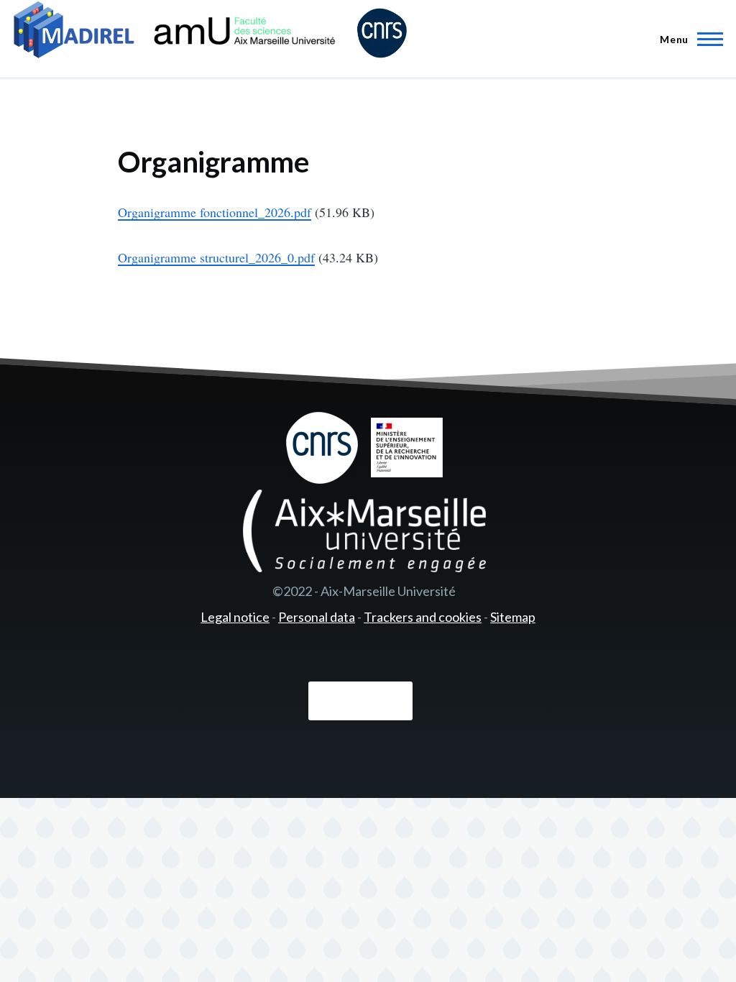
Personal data (316, 617)
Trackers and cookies (423, 617)
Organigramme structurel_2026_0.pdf (216, 257)
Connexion (360, 702)
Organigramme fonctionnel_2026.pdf (214, 212)
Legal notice (235, 617)
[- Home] (210, 32)
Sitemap (512, 617)
